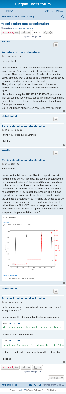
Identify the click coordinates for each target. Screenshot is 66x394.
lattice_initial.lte (10, 275)
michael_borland (26, 28)
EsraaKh (6, 42)
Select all (14, 323)
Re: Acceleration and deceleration (23, 126)
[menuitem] (9, 11)
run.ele (6, 222)
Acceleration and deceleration (25, 24)
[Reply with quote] (55, 44)
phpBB (23, 390)
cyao (15, 28)
